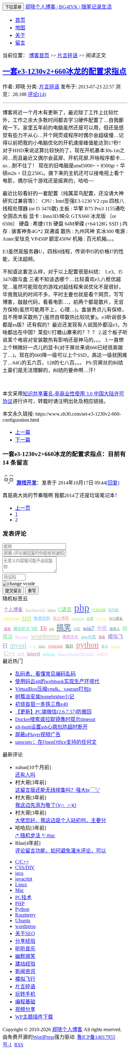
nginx (102, 653)
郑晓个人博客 (67, 1029)
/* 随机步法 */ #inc (35, 835)
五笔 (89, 618)
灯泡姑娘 (99, 610)
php (81, 607)
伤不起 (113, 610)
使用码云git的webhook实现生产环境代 (57, 681)
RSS (18, 1044)
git (51, 629)
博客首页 (39, 55)
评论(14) (37, 94)
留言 (20, 42)
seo (26, 617)
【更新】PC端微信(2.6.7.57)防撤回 (53, 711)
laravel (33, 653)
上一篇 (22, 432)
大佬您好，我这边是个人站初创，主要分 (60, 820)
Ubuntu (22, 920)
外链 (102, 628)
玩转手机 (25, 994)
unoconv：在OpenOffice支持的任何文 (56, 742)
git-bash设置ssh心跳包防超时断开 (51, 727)
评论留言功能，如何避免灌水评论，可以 (60, 850)
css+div (101, 618)
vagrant (55, 645)
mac (41, 646)
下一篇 (22, 439)
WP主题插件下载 (34, 1017)
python (87, 644)
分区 (77, 629)
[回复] (112, 482)
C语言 (65, 609)
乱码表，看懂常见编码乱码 (45, 674)
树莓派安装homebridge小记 (44, 696)
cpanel (115, 646)
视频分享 (25, 1009)
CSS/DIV (25, 867)
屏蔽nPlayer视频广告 (38, 734)
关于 (20, 35)
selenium (11, 618)
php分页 (88, 637)
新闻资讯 (25, 971)
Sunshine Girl (35, 610)
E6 (43, 628)
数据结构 (42, 618)
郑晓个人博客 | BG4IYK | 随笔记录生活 (68, 6)
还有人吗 (25, 775)
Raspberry (25, 915)
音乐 (104, 646)
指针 (69, 646)
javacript (23, 879)
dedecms (49, 654)
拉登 (32, 646)
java (19, 873)
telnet (52, 610)
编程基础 (25, 1001)
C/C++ (22, 861)
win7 (88, 628)
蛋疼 (20, 654)
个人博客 (13, 609)
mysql (18, 645)
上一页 (22, 508)
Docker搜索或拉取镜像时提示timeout (55, 719)
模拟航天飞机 (25, 629)
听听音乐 (25, 948)
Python (22, 909)
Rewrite (21, 637)
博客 (101, 637)
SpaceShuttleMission (76, 654)
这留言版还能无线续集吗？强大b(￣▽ (57, 790)
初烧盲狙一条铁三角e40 (41, 704)
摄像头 (114, 629)
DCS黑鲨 (116, 618)
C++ (9, 653)
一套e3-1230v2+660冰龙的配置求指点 (65, 71)
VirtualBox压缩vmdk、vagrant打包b (53, 689)
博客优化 (70, 637)
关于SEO (25, 933)
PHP (20, 903)
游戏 (7, 629)
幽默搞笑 (25, 956)
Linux (21, 884)
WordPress (43, 1037)
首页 (20, 20)
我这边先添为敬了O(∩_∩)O (45, 805)
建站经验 (25, 963)
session (78, 618)
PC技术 (23, 897)
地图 (20, 27)
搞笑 (63, 627)
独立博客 (61, 618)
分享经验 (25, 941)
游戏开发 (26, 482)
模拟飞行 (25, 979)
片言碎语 (67, 55)
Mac (19, 890)
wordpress (45, 636)
